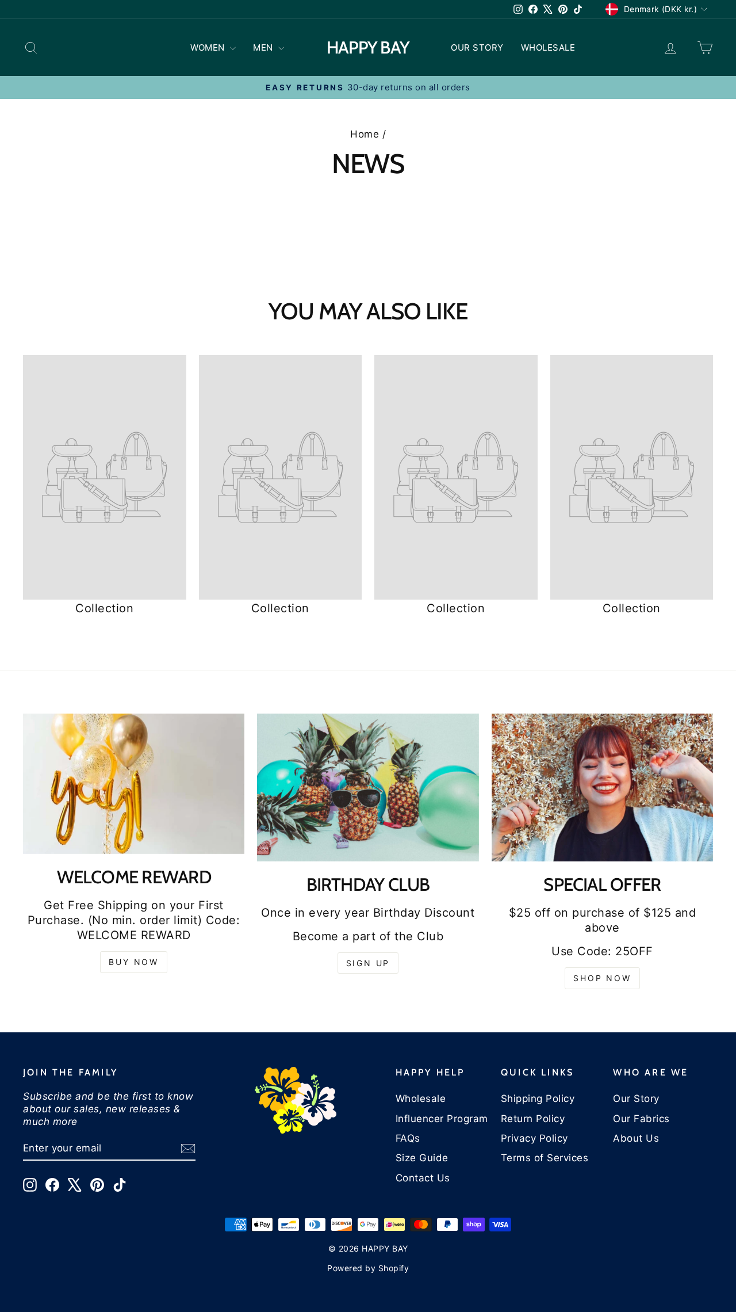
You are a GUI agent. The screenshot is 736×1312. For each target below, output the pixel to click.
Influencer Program (442, 1118)
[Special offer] (602, 787)
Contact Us (423, 1178)
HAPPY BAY (368, 47)
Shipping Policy (538, 1098)
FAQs (408, 1138)
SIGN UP (368, 963)
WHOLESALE (548, 47)
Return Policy (533, 1118)
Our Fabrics (641, 1118)
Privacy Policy (534, 1138)
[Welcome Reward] (133, 784)
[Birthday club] (367, 787)
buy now (134, 962)
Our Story (636, 1098)
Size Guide (422, 1158)
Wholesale (421, 1098)
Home (364, 134)
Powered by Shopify (368, 1268)
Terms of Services (545, 1158)
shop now (602, 978)
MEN (264, 47)
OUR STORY (477, 47)
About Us (636, 1138)
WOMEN (208, 47)
